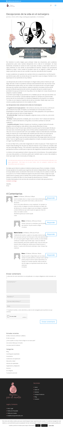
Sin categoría (9, 370)
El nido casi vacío (10, 338)
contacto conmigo (11, 181)
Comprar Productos (39, 394)
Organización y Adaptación (13, 366)
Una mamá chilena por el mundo (14, 343)
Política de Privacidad (12, 411)
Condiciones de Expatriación (13, 358)
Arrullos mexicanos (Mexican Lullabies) (16, 335)
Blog (21, 17)
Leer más (51, 425)
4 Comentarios (40, 17)
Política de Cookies (12, 413)
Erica (9, 17)
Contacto (36, 399)
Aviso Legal (10, 408)
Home (36, 387)
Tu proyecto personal (11, 373)
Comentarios (9, 356)
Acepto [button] (38, 425)
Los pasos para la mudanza (13, 345)
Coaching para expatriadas (29, 17)
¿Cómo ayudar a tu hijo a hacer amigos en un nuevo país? (20, 340)
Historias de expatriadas (12, 363)
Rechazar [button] (44, 425)
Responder (51, 198)
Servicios (8, 368)
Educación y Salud (10, 361)
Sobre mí (36, 389)
